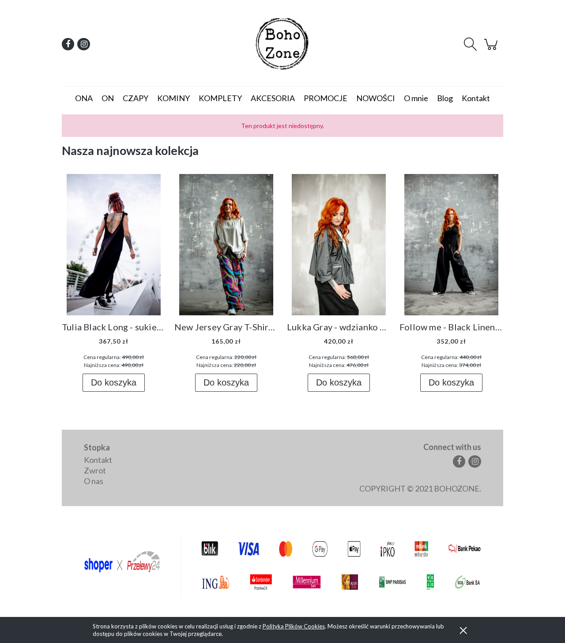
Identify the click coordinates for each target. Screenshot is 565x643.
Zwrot (95, 470)
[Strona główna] (282, 44)
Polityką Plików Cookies (294, 626)
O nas (93, 481)
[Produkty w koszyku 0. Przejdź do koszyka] (492, 47)
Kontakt (98, 460)
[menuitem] (84, 98)
